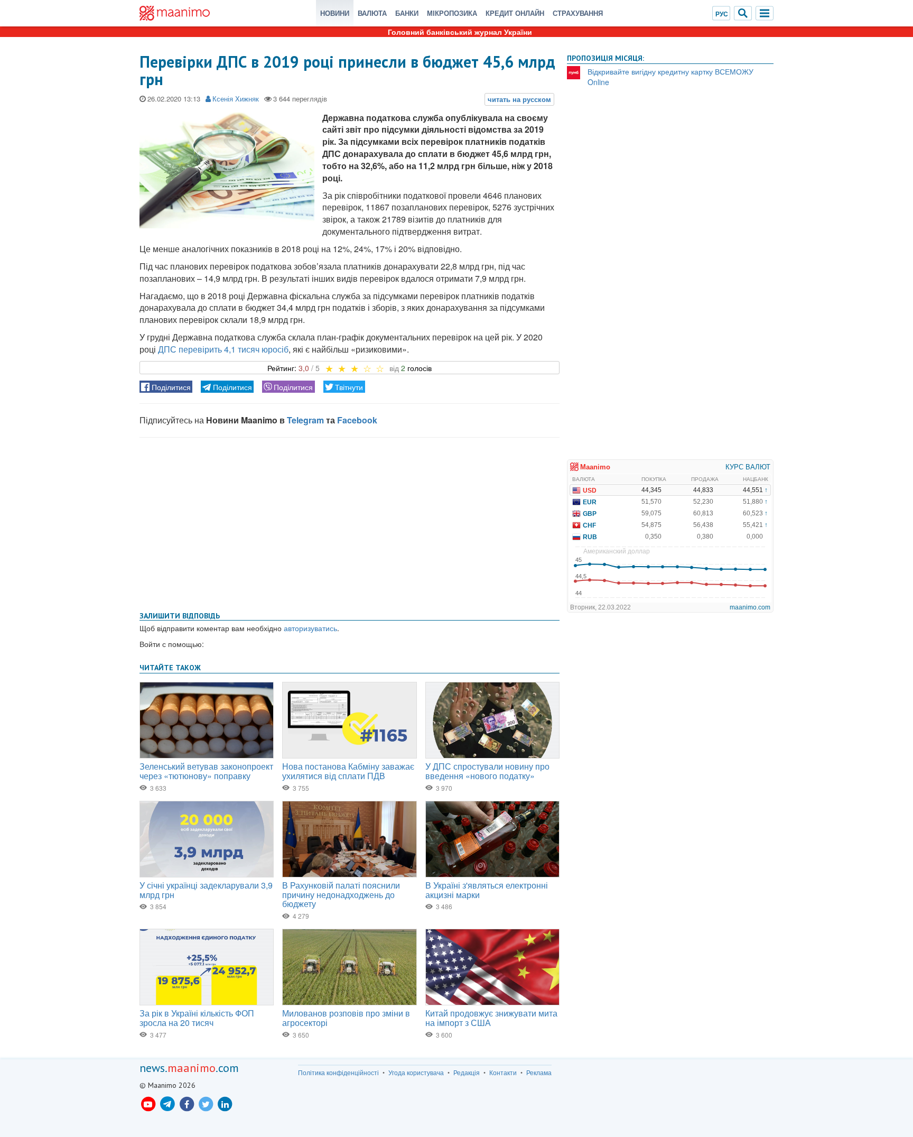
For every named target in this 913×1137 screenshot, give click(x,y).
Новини (334, 13)
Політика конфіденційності (338, 1072)
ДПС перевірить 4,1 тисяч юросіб (223, 349)
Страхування (578, 13)
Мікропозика (452, 13)
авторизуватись (310, 628)
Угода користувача (416, 1072)
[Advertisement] (349, 522)
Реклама (539, 1072)
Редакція (466, 1072)
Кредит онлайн (515, 13)
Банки (406, 13)
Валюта (372, 13)
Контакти (503, 1072)
